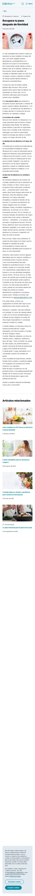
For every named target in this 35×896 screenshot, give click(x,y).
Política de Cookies (15, 876)
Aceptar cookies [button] (13, 888)
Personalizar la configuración (15, 872)
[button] (9, 4)
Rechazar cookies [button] (14, 882)
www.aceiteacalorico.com (23, 297)
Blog (5, 11)
